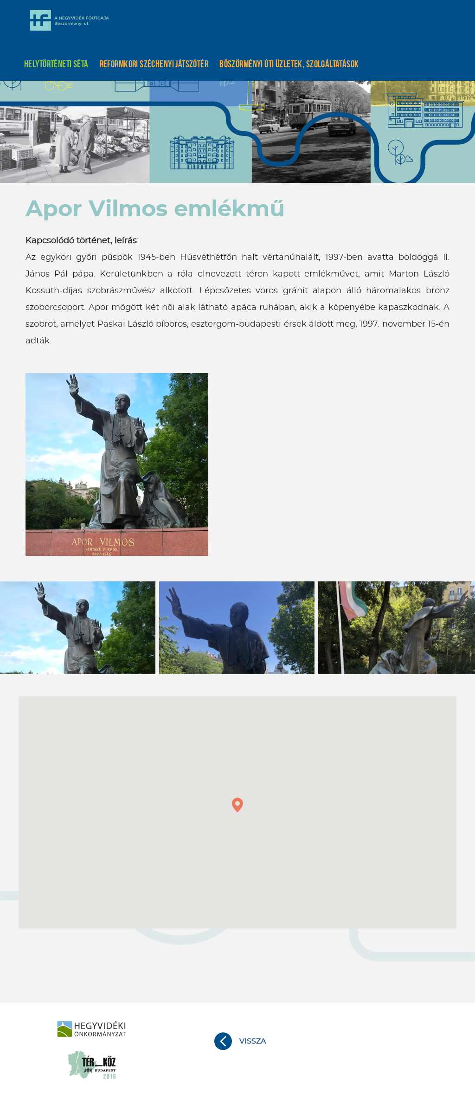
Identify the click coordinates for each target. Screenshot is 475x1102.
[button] (237, 805)
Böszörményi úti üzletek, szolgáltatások (289, 63)
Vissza (252, 1041)
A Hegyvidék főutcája (69, 20)
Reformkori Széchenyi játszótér (154, 63)
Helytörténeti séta (56, 63)
